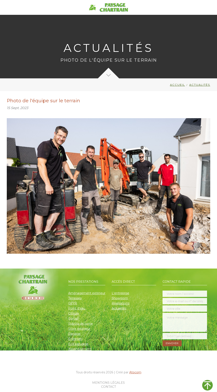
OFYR (72, 303)
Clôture (73, 313)
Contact (108, 387)
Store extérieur (79, 329)
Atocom (135, 372)
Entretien (75, 339)
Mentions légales (108, 383)
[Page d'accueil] (108, 7)
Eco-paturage (78, 344)
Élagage (74, 334)
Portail (73, 318)
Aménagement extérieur (86, 293)
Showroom (120, 298)
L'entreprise (120, 293)
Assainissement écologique (79, 351)
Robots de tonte (80, 324)
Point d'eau (76, 308)
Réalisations (120, 303)
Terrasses (75, 298)
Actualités (119, 308)
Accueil (177, 84)
